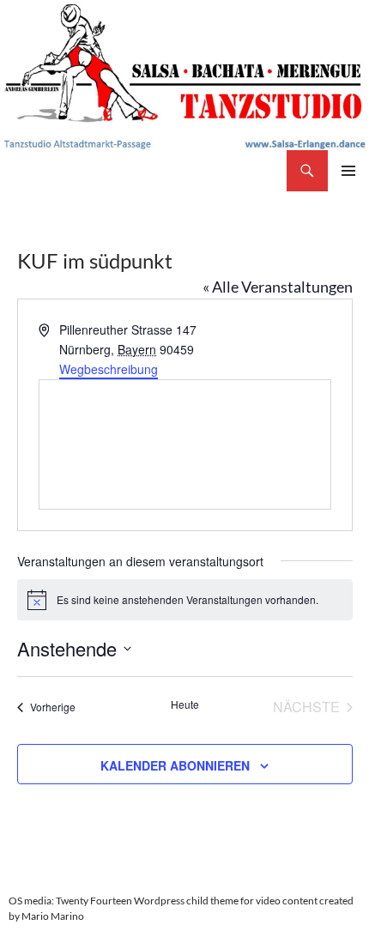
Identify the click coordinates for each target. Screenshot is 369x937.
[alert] (185, 599)
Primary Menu (348, 170)
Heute (185, 704)
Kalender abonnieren (175, 765)
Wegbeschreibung (108, 369)
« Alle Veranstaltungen (278, 286)
